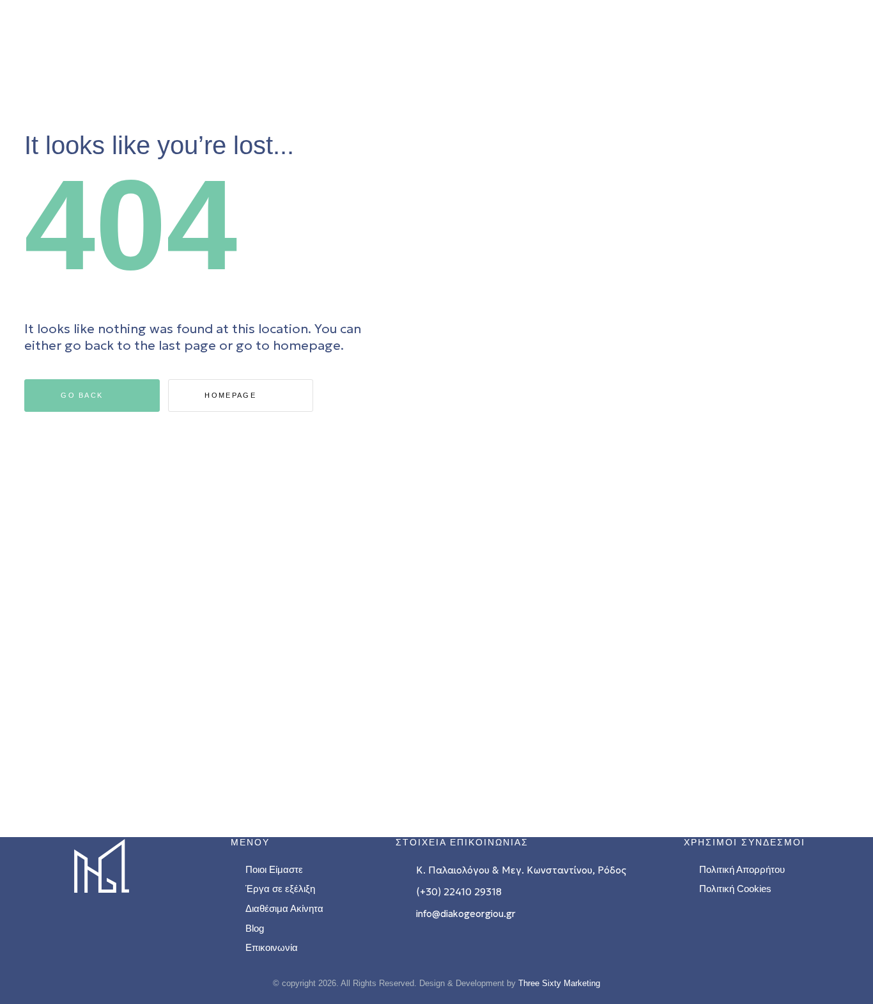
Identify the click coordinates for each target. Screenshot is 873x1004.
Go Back (83, 395)
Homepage (232, 395)
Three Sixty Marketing (559, 983)
